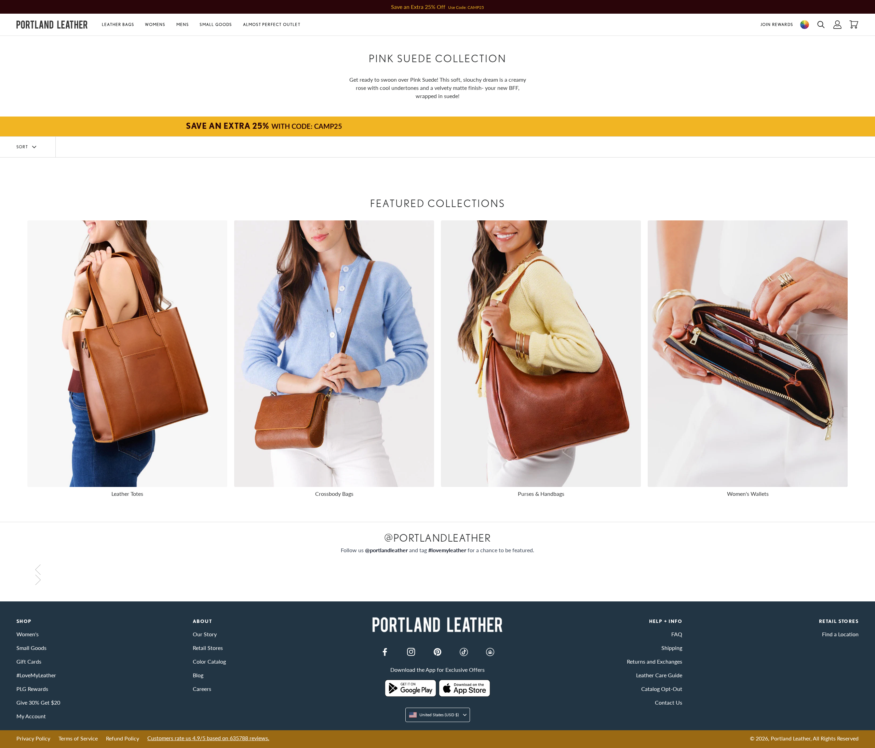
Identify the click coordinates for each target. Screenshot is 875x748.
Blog (198, 675)
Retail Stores (208, 647)
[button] (120, 25)
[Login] (837, 25)
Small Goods (216, 24)
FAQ (676, 634)
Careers (202, 688)
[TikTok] (464, 652)
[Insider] (490, 652)
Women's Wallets (748, 493)
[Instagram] (411, 652)
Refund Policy (122, 738)
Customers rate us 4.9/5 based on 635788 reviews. (208, 738)
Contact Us (668, 702)
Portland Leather (790, 738)
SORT (22, 146)
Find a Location (840, 634)
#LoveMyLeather (36, 675)
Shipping (671, 647)
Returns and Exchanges (654, 661)
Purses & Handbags (541, 493)
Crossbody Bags (334, 493)
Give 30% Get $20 (38, 702)
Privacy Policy (33, 738)
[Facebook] (385, 652)
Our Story (205, 634)
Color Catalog (209, 661)
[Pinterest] (437, 652)
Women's (27, 634)
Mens (182, 24)
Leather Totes (127, 493)
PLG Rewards (32, 688)
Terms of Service (78, 738)
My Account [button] (31, 716)
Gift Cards (28, 661)
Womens (155, 24)
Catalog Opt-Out (661, 688)
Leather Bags (118, 24)
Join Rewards (776, 24)
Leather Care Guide (659, 675)
